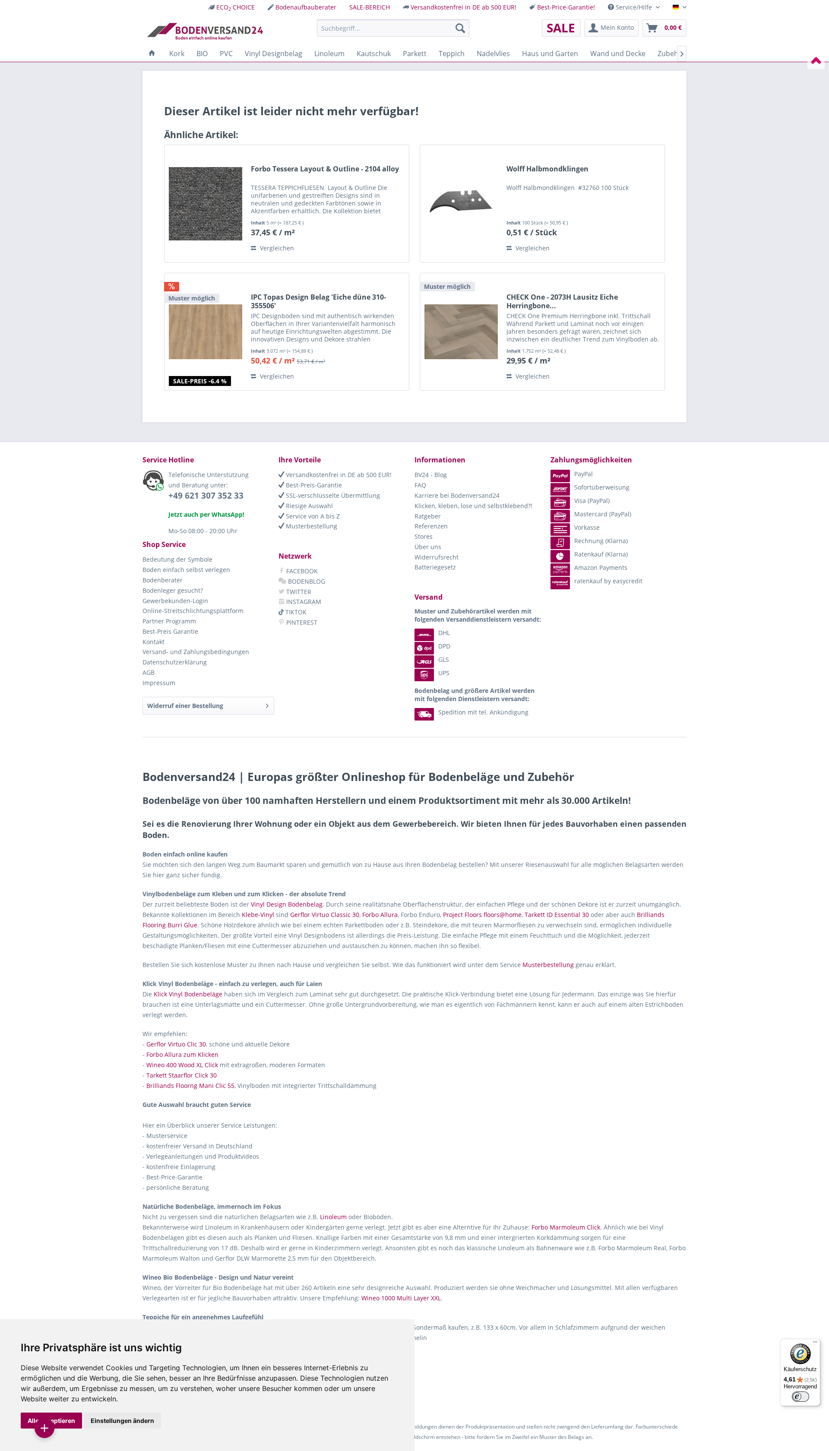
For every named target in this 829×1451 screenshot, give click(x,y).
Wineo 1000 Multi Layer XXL (401, 1298)
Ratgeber (427, 516)
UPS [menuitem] (443, 673)
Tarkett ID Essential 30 (557, 914)
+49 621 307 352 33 (206, 495)
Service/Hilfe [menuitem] (634, 7)
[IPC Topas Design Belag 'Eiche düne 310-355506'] (205, 332)
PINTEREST (301, 622)
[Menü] (815, 1344)
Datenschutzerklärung (174, 662)
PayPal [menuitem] (583, 474)
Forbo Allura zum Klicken (182, 1054)
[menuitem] (231, 7)
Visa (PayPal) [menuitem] (592, 500)
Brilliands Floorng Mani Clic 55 (190, 1085)
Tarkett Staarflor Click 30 (181, 1075)
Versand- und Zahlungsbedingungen (195, 652)
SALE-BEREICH (369, 7)
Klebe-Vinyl (258, 914)
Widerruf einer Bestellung (185, 706)
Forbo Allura (380, 914)
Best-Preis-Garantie (313, 485)
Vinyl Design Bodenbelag (287, 904)
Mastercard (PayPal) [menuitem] (602, 514)
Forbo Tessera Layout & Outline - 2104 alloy (325, 169)
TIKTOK (295, 612)
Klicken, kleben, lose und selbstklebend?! (473, 506)
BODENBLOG (305, 581)
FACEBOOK (301, 571)
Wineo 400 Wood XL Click (182, 1065)
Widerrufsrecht (436, 557)
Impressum (158, 683)
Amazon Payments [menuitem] (600, 567)
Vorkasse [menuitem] (587, 527)
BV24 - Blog (430, 475)
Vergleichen (276, 248)
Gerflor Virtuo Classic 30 (324, 914)
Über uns (427, 547)
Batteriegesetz (435, 567)
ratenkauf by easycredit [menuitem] (608, 581)
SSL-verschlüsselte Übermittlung (332, 495)
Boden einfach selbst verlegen (186, 570)
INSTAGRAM (303, 601)
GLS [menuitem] (443, 659)
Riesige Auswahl (308, 506)
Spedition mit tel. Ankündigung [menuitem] (483, 712)
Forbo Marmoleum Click (566, 1227)
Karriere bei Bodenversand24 (457, 495)
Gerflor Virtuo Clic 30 (176, 1044)
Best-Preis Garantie (170, 631)
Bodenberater (162, 580)
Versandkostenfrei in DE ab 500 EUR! (463, 7)
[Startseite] (151, 53)
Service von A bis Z (312, 516)
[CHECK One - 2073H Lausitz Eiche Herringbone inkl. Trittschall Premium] (461, 332)
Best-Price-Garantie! (566, 7)
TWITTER (298, 592)
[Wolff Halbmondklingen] (461, 203)
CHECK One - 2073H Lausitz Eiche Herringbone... (562, 301)
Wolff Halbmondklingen (547, 169)
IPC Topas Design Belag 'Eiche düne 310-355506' (318, 301)
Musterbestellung (310, 526)
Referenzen (431, 526)
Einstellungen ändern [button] (122, 1420)
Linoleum (333, 1217)
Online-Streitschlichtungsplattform (193, 611)
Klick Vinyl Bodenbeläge (188, 994)
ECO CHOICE (235, 7)
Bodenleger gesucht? (172, 590)
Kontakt (153, 642)
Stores (423, 536)
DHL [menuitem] (444, 633)
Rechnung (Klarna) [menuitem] (601, 541)
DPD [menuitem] (444, 646)
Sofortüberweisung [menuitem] (602, 487)
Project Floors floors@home (482, 914)
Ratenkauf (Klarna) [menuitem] (601, 554)
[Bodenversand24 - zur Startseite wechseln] (205, 30)
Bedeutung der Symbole (177, 559)
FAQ (420, 485)
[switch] (800, 1396)
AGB (148, 672)
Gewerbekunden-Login (175, 601)
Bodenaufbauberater (305, 7)
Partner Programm (169, 621)
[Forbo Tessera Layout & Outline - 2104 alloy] (205, 203)
